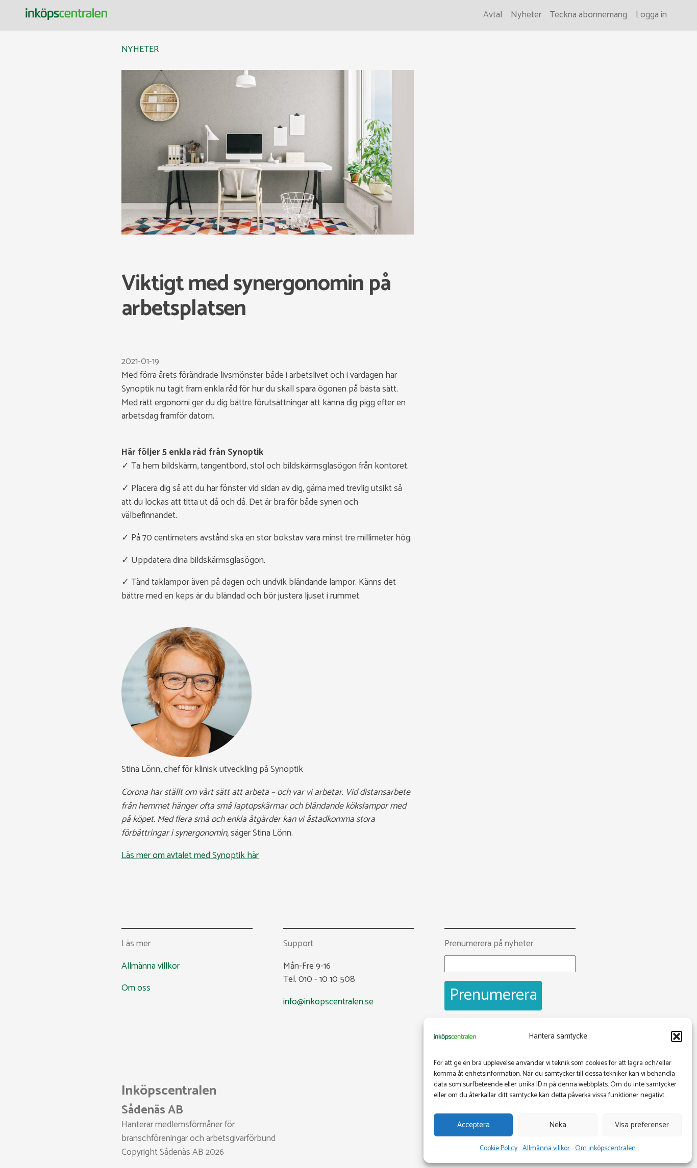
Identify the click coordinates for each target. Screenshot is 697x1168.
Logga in (651, 15)
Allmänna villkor (546, 1148)
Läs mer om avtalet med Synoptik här (190, 855)
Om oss (136, 988)
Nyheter (526, 15)
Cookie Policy (498, 1148)
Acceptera (473, 1125)
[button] (676, 1036)
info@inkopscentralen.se (328, 1002)
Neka (557, 1125)
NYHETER (140, 49)
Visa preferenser (642, 1125)
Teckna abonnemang (588, 15)
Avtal (492, 15)
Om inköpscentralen (605, 1148)
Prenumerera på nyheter (488, 944)
